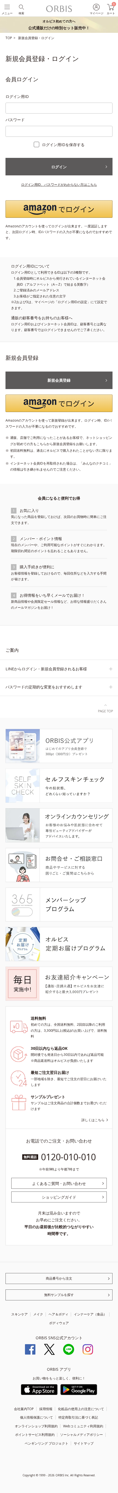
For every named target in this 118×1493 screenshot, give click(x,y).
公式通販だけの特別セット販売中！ (59, 24)
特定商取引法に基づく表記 (78, 1417)
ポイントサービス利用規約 (35, 1434)
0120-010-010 (68, 1157)
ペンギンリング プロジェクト (46, 1443)
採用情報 (45, 1409)
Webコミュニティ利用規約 (83, 1426)
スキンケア (19, 1314)
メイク (38, 1314)
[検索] (21, 7)
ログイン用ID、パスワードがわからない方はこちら (59, 184)
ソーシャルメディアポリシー (81, 1434)
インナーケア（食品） (90, 1314)
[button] (59, 209)
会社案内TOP (24, 1409)
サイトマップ (84, 1443)
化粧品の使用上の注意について (81, 1409)
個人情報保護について (36, 1417)
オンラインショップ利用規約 (36, 1426)
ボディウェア (59, 1323)
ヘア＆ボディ (58, 1314)
